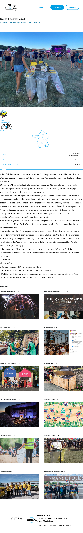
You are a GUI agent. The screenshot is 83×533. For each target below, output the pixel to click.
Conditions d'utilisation (45, 525)
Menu (41, 7)
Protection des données (63, 525)
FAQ (51, 518)
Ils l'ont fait (3, 23)
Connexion (72, 7)
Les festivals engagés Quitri (17, 23)
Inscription (57, 7)
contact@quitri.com (45, 521)
